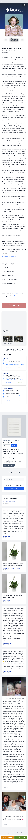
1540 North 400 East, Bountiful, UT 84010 (15, 379)
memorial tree (18, 293)
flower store (17, 296)
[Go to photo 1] (13, 809)
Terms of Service (18, 833)
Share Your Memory (8, 465)
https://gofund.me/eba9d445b (9, 256)
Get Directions (8, 367)
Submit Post (14, 488)
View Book (6, 445)
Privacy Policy (10, 833)
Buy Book (14, 445)
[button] (14, 551)
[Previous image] (3, 686)
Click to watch (9, 398)
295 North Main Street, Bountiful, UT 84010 (15, 364)
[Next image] (25, 686)
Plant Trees (20, 367)
